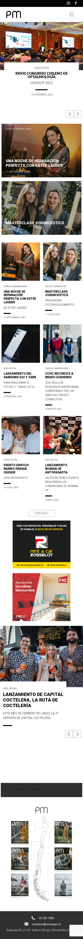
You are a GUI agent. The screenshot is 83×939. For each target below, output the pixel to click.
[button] (70, 115)
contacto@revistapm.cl (46, 924)
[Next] (77, 734)
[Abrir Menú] (71, 14)
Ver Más (41, 513)
